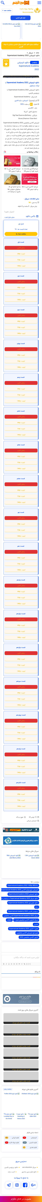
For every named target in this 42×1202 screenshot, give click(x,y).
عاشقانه (9, 920)
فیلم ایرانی (13, 1137)
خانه (37, 52)
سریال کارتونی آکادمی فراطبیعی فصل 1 (26, 920)
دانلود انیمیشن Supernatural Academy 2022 (28, 66)
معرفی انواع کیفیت (9, 217)
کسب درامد (11, 1172)
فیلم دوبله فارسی (13, 1142)
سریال (31, 52)
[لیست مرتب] (14, 964)
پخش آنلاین (21, 248)
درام (20, 100)
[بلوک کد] (21, 964)
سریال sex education (29, 1167)
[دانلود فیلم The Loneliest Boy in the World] (8, 1119)
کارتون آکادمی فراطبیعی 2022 (29, 937)
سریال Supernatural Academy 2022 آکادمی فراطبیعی (21, 916)
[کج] (6, 964)
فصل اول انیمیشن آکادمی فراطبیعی (27, 933)
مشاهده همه (7, 10)
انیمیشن (25, 100)
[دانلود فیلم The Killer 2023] (33, 1119)
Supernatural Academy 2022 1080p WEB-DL (23, 885)
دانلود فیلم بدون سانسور (29, 1172)
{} (27, 964)
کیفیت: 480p (21, 254)
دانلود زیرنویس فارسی (11, 1167)
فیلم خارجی (31, 1142)
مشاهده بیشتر (7, 1089)
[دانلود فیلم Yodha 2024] (11, 1102)
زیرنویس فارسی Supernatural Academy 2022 (23, 911)
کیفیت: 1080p (21, 266)
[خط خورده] (11, 964)
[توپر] (3, 964)
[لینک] (24, 964)
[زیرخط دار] (9, 964)
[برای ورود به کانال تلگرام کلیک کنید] (21, 841)
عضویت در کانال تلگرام (21, 1199)
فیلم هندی (31, 1147)
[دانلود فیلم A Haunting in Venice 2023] (21, 1119)
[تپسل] (4, 829)
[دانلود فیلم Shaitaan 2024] (30, 1102)
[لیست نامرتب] (16, 964)
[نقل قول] (19, 964)
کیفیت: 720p (21, 260)
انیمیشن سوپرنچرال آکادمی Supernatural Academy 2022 (19, 890)
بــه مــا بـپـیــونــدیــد (25, 1001)
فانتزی (17, 100)
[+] (29, 964)
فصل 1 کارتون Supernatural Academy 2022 (23, 928)
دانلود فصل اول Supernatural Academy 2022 (23, 903)
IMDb (22, 104)
